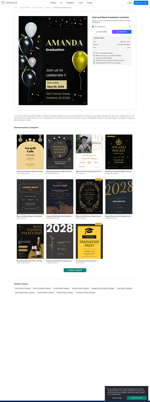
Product (53, 3)
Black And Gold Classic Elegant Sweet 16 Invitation (89, 216)
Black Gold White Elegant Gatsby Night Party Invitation (30, 216)
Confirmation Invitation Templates (85, 292)
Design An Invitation (25, 7)
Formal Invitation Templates (61, 288)
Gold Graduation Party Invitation (86, 261)
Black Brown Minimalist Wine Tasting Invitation (30, 261)
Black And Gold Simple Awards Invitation (30, 171)
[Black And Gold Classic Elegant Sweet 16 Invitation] (89, 196)
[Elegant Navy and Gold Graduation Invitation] (118, 196)
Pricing (89, 3)
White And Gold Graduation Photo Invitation (89, 171)
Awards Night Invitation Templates (24, 292)
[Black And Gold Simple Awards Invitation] (30, 152)
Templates (70, 3)
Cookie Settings (117, 398)
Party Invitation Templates (124, 288)
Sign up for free (141, 3)
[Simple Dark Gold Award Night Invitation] (118, 152)
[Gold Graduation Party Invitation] (89, 241)
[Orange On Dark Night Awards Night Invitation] (59, 196)
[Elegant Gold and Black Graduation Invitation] (59, 241)
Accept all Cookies (136, 398)
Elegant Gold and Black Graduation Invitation (59, 261)
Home (16, 7)
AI (61, 3)
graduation (48, 7)
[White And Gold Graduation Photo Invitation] (89, 152)
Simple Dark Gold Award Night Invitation (118, 171)
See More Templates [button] (75, 270)
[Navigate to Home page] (9, 2)
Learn (81, 3)
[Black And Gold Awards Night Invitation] (59, 152)
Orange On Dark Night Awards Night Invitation (59, 216)
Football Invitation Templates (46, 292)
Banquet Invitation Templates (80, 288)
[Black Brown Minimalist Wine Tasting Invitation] (30, 241)
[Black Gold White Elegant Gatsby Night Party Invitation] (30, 196)
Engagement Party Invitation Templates (103, 288)
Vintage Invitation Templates (65, 292)
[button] (101, 32)
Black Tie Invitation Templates (42, 288)
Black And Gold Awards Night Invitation (59, 171)
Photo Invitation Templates (22, 288)
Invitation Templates (37, 7)
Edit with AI (123, 32)
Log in (129, 3)
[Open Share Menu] (129, 26)
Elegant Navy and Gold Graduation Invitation (118, 216)
